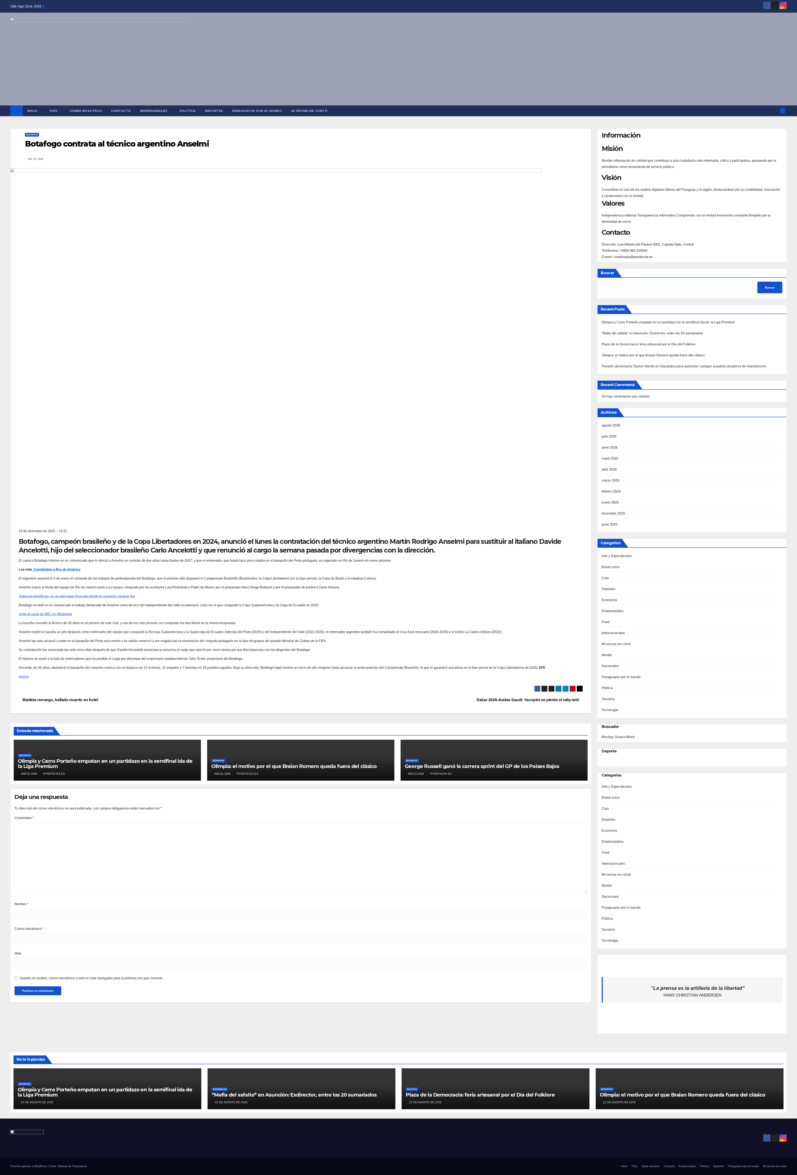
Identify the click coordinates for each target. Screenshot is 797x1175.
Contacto (121, 111)
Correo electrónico (29, 928)
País (54, 111)
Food (606, 622)
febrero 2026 (611, 491)
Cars (605, 578)
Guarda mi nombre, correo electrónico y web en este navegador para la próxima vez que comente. (91, 978)
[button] (776, 110)
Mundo (607, 655)
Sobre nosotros (86, 111)
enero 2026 (610, 502)
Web (18, 953)
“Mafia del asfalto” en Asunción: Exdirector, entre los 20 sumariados (652, 333)
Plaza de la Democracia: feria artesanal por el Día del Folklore (649, 344)
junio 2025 (610, 524)
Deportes (214, 111)
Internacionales (613, 633)
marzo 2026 (611, 480)
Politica (188, 111)
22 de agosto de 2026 (37, 1102)
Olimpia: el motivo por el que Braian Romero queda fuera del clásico (294, 766)
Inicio (33, 111)
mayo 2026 (610, 458)
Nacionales (610, 666)
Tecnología (610, 710)
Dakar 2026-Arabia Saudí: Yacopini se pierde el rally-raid (528, 700)
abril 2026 (609, 469)
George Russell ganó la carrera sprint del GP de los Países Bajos (482, 766)
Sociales (608, 699)
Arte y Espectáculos (617, 556)
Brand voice (611, 567)
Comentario (24, 818)
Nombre (21, 904)
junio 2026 (610, 447)
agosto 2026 (611, 425)
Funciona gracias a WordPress (29, 1166)
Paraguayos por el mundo (257, 111)
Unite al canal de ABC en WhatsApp (45, 614)
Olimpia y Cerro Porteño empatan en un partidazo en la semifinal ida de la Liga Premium (105, 763)
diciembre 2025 (613, 513)
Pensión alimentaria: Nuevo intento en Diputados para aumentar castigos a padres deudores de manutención (684, 366)
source (24, 676)
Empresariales (154, 111)
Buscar (607, 273)
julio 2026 (609, 436)
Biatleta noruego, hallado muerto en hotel (60, 700)
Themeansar (79, 1166)
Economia (609, 600)
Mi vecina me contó (309, 111)
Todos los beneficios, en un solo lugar (77, 596)
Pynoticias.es (54, 773)
